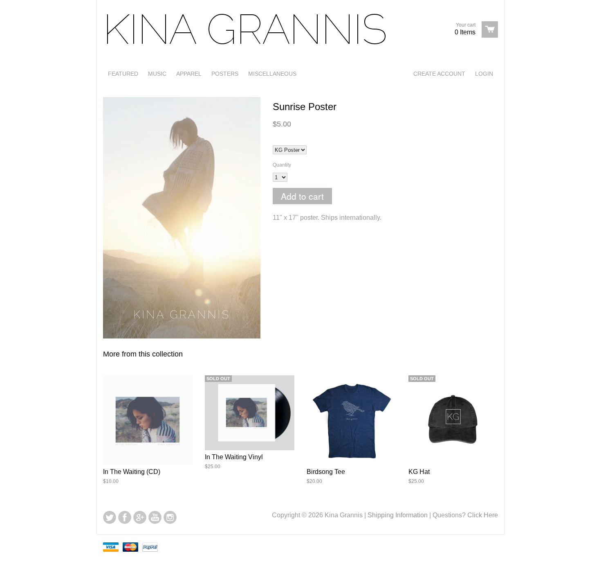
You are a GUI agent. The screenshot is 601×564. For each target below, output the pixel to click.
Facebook (124, 517)
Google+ (139, 517)
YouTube (154, 517)
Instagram (170, 517)
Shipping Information (398, 515)
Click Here (482, 515)
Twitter (109, 517)
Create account (439, 73)
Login (484, 73)
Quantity (282, 165)
